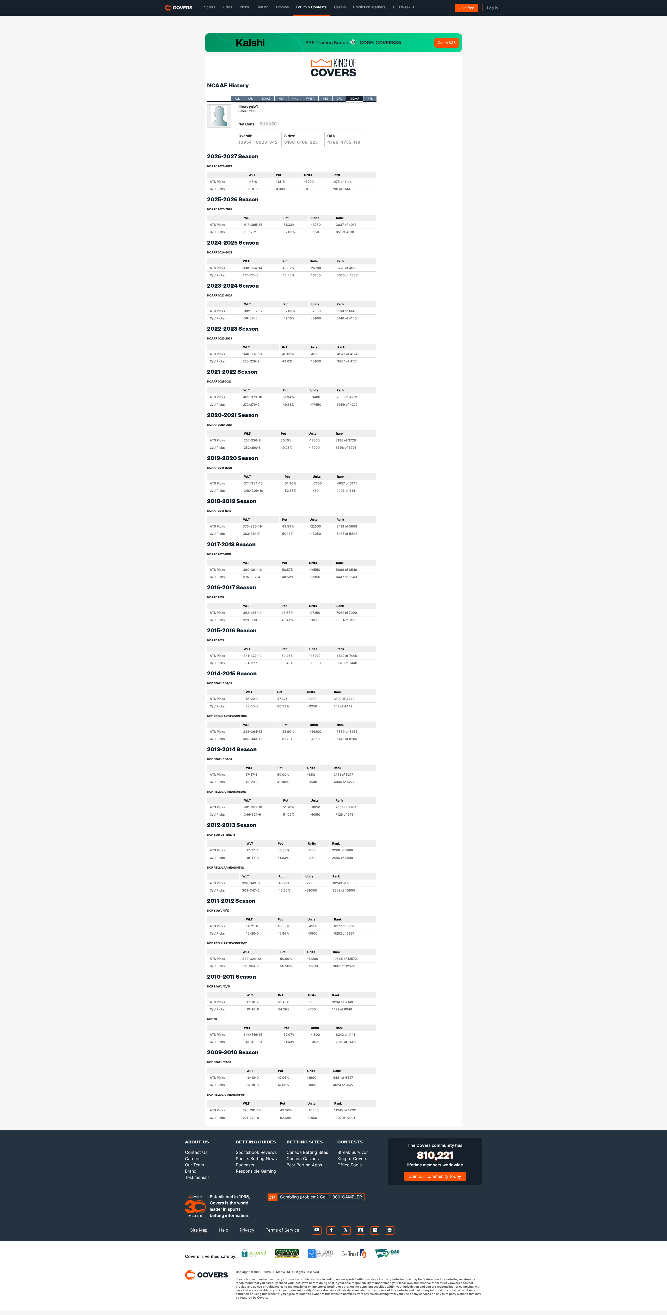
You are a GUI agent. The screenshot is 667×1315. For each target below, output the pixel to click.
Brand (190, 1171)
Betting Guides (256, 1142)
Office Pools (349, 1164)
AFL (250, 98)
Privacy (247, 1230)
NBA (281, 98)
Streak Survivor (352, 1152)
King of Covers (352, 1158)
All (237, 98)
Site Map (199, 1230)
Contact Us (196, 1152)
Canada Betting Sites (307, 1152)
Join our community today (435, 1176)
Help (223, 1230)
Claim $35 (447, 42)
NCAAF (354, 98)
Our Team (194, 1164)
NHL (295, 98)
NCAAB (265, 98)
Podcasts (245, 1164)
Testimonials (197, 1177)
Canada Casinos (303, 1158)
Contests (350, 1142)
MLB (326, 98)
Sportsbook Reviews (256, 1152)
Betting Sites (305, 1142)
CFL (339, 98)
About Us (197, 1142)
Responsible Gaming (256, 1171)
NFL (370, 98)
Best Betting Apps (304, 1164)
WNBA (310, 98)
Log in (492, 7)
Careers (192, 1158)
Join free (466, 7)
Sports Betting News (256, 1158)
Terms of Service (282, 1230)
